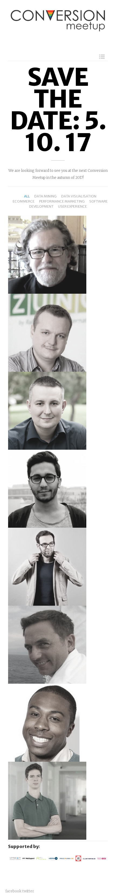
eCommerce (24, 201)
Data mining (45, 196)
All (27, 196)
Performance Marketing (62, 201)
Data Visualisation (78, 196)
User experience (72, 206)
